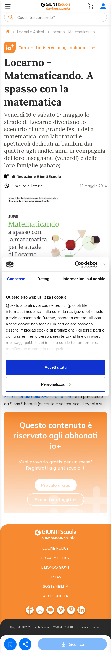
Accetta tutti (56, 367)
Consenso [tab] (16, 279)
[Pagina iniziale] (8, 31)
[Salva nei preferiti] (10, 644)
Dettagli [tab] (44, 279)
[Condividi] (25, 644)
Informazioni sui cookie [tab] (83, 279)
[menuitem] (30, 610)
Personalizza (52, 384)
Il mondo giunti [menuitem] (55, 567)
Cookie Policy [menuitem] (55, 548)
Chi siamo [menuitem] (55, 577)
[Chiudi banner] (104, 264)
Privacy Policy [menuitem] (55, 557)
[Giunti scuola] (55, 534)
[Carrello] (91, 6)
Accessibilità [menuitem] (55, 596)
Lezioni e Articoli (31, 31)
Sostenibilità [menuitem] (55, 586)
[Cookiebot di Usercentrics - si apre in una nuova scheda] (74, 264)
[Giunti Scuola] (56, 6)
